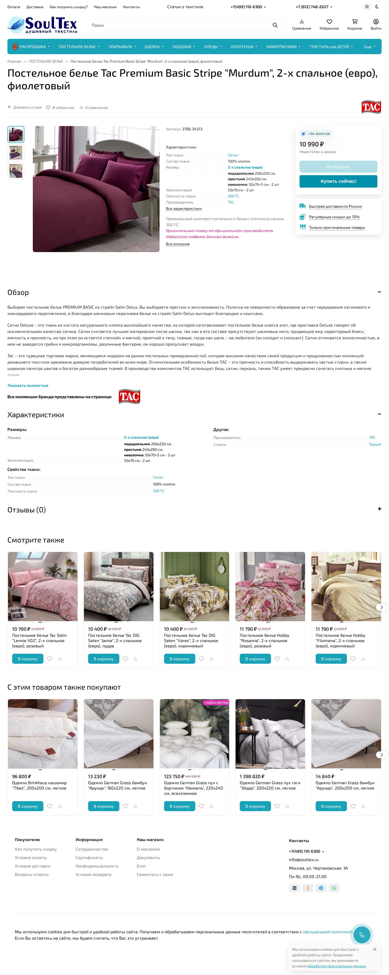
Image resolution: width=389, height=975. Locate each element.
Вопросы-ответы (32, 874)
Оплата (13, 6)
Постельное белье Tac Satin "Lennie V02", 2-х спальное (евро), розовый (39, 640)
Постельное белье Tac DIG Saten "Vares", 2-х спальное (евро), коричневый (191, 640)
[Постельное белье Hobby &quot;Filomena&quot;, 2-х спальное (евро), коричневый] (346, 586)
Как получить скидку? (69, 6)
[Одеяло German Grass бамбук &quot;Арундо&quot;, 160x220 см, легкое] (118, 734)
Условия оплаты (31, 857)
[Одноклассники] (307, 888)
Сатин (233, 155)
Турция (375, 444)
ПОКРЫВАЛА (120, 46)
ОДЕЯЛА (152, 46)
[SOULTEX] (43, 24)
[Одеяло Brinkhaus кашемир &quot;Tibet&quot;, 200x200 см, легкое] (43, 734)
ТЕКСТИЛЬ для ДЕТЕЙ (329, 46)
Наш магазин (105, 6)
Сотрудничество (92, 848)
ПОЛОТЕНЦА (242, 46)
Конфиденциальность (97, 865)
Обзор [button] (18, 291)
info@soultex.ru (304, 859)
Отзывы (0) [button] (26, 509)
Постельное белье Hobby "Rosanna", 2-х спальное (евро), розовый (264, 640)
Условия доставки (33, 865)
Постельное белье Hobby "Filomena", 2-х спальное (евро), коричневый (340, 640)
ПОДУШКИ (182, 46)
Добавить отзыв (27, 107)
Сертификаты (89, 857)
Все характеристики (184, 208)
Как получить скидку (36, 848)
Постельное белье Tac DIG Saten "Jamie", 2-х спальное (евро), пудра (115, 640)
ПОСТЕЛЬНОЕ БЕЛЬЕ (77, 46)
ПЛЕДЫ (211, 46)
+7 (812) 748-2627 (312, 6)
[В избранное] (49, 659)
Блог (141, 865)
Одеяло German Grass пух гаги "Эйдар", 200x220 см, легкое (270, 785)
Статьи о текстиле (185, 6)
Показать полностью (28, 385)
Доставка (34, 6)
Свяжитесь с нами (155, 874)
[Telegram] (321, 888)
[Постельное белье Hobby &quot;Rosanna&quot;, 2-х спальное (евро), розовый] (270, 586)
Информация (89, 839)
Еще (368, 46)
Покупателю (27, 839)
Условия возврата (93, 874)
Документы (148, 857)
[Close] (374, 949)
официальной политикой (327, 931)
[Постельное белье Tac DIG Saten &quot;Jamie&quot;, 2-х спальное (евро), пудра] (118, 586)
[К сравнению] (60, 659)
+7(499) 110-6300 (246, 6)
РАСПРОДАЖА (33, 46)
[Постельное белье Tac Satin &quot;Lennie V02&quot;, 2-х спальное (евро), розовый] (43, 586)
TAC (231, 202)
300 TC (233, 196)
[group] (96, 202)
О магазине (148, 848)
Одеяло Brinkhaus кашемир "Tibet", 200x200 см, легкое (39, 785)
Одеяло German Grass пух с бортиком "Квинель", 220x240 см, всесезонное (193, 788)
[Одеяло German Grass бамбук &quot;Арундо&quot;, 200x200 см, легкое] (346, 734)
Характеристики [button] (35, 414)
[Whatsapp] (334, 888)
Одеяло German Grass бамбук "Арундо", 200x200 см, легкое (345, 785)
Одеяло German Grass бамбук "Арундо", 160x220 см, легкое (117, 785)
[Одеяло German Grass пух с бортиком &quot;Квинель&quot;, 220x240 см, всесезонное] (194, 734)
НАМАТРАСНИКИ (281, 46)
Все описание (178, 244)
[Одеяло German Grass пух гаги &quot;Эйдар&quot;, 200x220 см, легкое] (270, 734)
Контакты (131, 6)
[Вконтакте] (294, 888)
